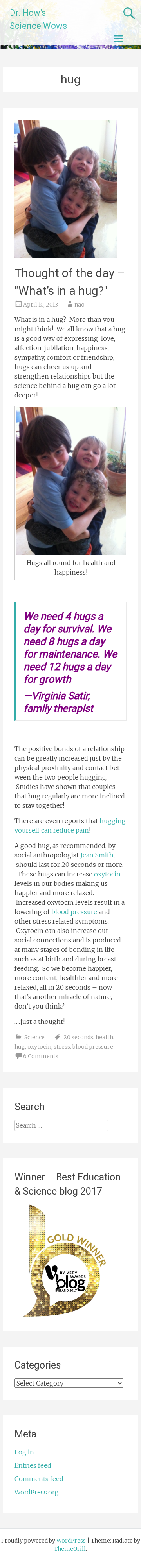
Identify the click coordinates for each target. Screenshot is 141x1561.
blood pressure (74, 912)
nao (79, 304)
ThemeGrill (70, 1548)
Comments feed (38, 1479)
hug (19, 1046)
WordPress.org (36, 1492)
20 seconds (78, 1037)
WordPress (71, 1540)
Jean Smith (97, 855)
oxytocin (107, 874)
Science (34, 1037)
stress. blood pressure (83, 1046)
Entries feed (32, 1465)
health (104, 1037)
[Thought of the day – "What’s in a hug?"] (65, 255)
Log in (24, 1452)
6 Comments (40, 1056)
